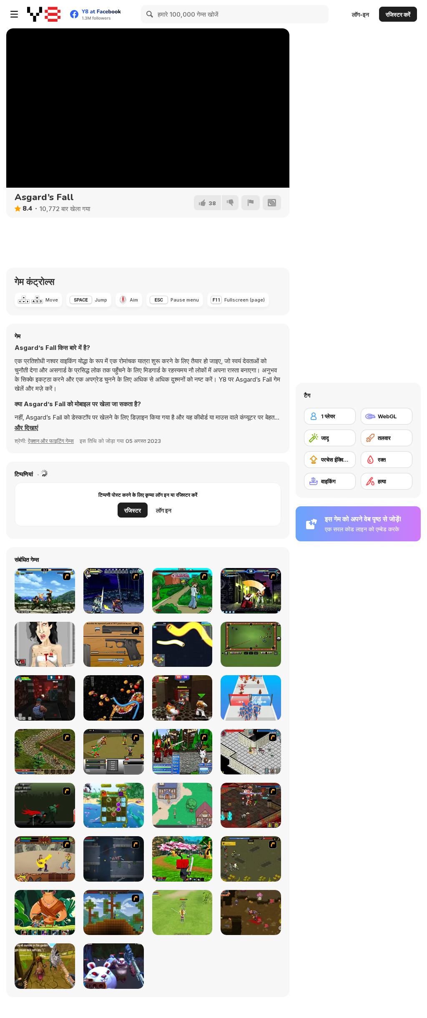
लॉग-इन (360, 14)
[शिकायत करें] (250, 202)
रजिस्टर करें (398, 14)
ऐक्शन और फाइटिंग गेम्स (51, 440)
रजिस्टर (132, 510)
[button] (26, 427)
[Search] (150, 14)
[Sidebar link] (14, 14)
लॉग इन (163, 510)
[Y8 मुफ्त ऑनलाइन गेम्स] (44, 14)
